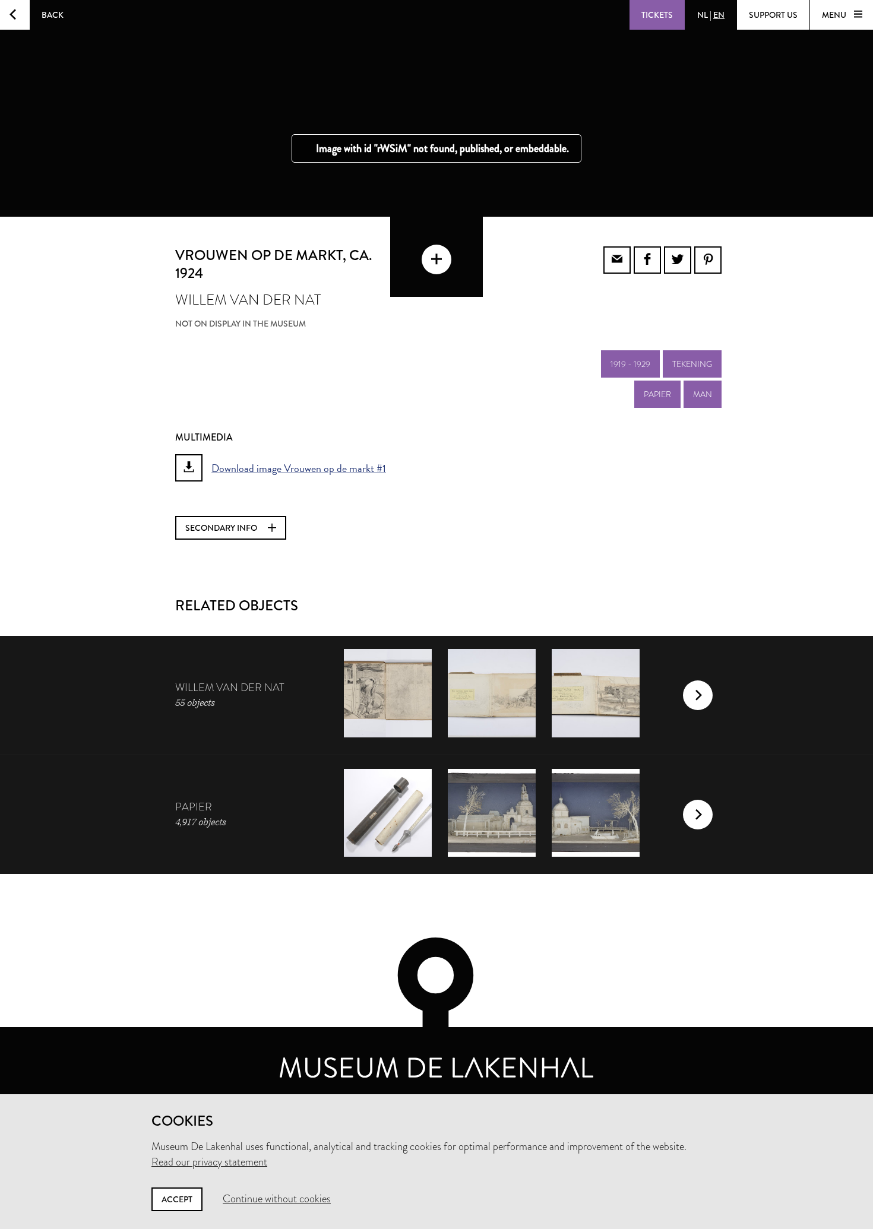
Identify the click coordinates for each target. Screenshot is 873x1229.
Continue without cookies (277, 1198)
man (702, 394)
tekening (692, 364)
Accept (177, 1199)
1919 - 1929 (630, 364)
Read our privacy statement (209, 1162)
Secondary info (222, 528)
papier (657, 394)
